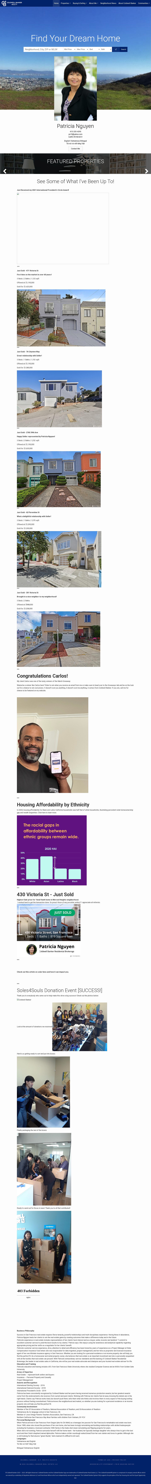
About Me (94, 4)
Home (56, 3)
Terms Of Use (104, 1460)
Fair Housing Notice (124, 1464)
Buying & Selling (80, 4)
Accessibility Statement (101, 1464)
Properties (66, 4)
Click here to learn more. (47, 813)
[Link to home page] (13, 3)
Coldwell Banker (28, 1460)
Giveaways (112, 685)
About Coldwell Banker (127, 3)
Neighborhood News (108, 3)
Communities (144, 4)
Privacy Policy (119, 1460)
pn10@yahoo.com (75, 134)
